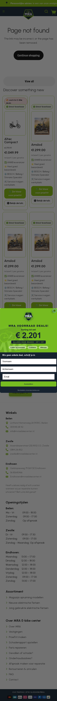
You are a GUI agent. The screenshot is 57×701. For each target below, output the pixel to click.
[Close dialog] (54, 310)
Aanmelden (28, 384)
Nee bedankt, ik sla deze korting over (29, 390)
